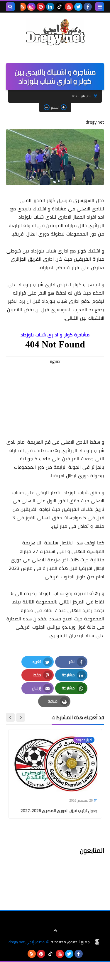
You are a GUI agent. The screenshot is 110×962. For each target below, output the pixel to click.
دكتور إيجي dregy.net (27, 942)
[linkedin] (50, 7)
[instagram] (31, 7)
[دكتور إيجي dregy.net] (55, 32)
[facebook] (88, 7)
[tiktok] (59, 7)
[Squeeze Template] (97, 942)
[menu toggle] (99, 6)
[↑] (55, 930)
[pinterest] (41, 7)
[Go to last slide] (20, 717)
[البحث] (10, 6)
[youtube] (69, 7)
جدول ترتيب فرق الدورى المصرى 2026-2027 (59, 810)
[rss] (22, 7)
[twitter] (78, 7)
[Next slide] (10, 717)
